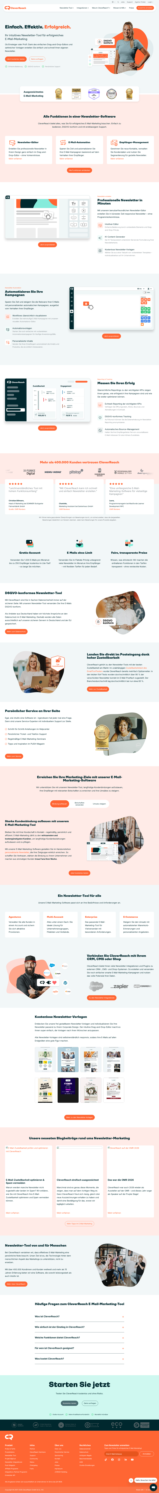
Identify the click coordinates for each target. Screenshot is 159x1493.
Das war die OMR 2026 (121, 1180)
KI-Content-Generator (115, 237)
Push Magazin (10, 1465)
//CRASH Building (61, 1472)
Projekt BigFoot (10, 1459)
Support (130, 2)
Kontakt (57, 1459)
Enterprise (91, 917)
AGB (81, 1462)
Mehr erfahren (15, 159)
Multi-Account (55, 917)
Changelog (33, 1465)
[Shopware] (128, 986)
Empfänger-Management (134, 142)
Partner (32, 1449)
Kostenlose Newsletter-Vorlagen (119, 249)
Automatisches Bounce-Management (122, 429)
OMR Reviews (64, 509)
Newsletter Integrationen (13, 1462)
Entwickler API (10, 1475)
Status (32, 1462)
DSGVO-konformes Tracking (118, 416)
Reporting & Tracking (104, 379)
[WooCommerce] (104, 986)
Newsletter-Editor (28, 142)
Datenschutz (84, 1452)
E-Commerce (130, 917)
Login (150, 2)
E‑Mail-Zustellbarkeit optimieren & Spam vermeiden (25, 1181)
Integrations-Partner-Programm (16, 1472)
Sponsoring (59, 1455)
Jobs (123, 2)
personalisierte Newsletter (17, 852)
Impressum (59, 1469)
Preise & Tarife (10, 1449)
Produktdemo (10, 1452)
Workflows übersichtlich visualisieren (29, 315)
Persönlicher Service (62, 1452)
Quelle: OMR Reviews (17, 509)
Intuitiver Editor (112, 224)
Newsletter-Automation (13, 288)
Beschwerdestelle (86, 1459)
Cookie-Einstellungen (87, 1465)
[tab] (79, 803)
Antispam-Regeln (86, 1455)
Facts (32, 1469)
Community (34, 1459)
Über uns (58, 1449)
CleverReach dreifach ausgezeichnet (78, 1180)
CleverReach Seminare (38, 1452)
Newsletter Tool (10, 1455)
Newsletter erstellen (104, 196)
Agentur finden (140, 2)
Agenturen (15, 917)
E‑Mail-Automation (79, 142)
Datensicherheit (85, 1449)
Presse (57, 1465)
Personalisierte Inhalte (22, 341)
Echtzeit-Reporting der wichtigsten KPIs (123, 404)
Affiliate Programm (11, 1469)
